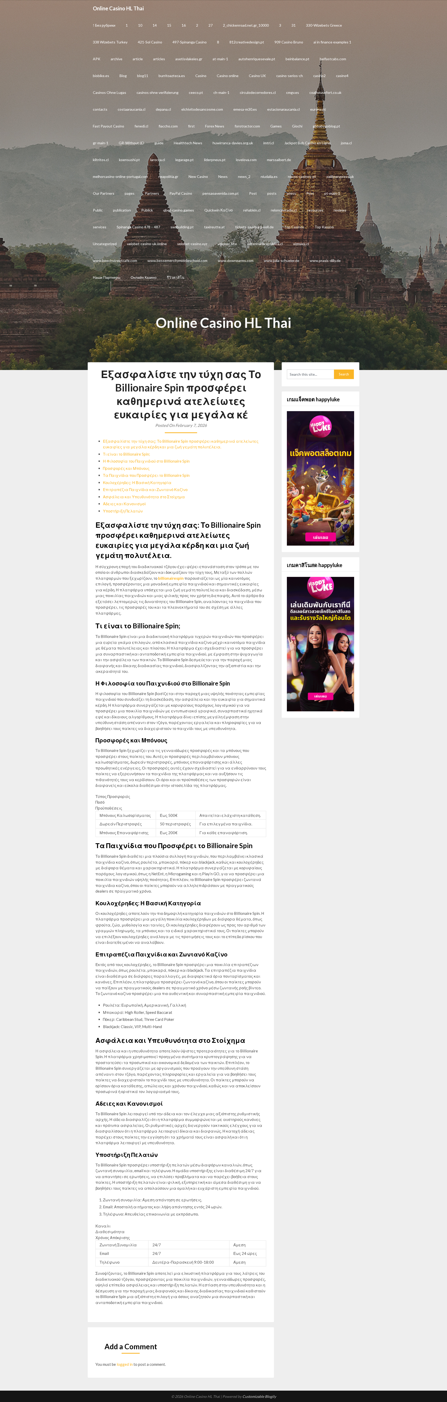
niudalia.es (269, 176)
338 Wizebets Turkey (110, 42)
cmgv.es (292, 92)
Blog (123, 75)
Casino (200, 75)
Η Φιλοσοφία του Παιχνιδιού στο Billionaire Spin (146, 461)
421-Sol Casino (150, 42)
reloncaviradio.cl (284, 210)
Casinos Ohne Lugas (109, 92)
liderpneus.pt (215, 159)
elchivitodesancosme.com (202, 109)
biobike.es (101, 75)
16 (184, 25)
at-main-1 (220, 59)
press (291, 193)
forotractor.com (247, 126)
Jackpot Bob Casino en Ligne (307, 143)
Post (253, 193)
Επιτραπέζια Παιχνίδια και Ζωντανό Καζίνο (145, 489)
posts (272, 193)
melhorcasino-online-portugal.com (120, 176)
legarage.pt (184, 159)
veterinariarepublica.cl (265, 244)
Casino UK (257, 75)
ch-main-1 (221, 92)
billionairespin (171, 578)
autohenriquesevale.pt (257, 59)
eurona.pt (318, 109)
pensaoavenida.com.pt (221, 193)
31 (294, 25)
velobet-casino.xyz (192, 244)
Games (276, 126)
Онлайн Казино (144, 277)
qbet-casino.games (178, 210)
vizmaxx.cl (301, 244)
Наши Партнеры (106, 277)
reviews (340, 210)
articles (159, 59)
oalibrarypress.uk (340, 176)
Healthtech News (188, 143)
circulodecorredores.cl (258, 92)
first (191, 126)
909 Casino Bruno (288, 42)
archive (116, 59)
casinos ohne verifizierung (157, 92)
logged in (125, 1364)
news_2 (244, 176)
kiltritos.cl (101, 159)
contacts (100, 109)
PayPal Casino (180, 193)
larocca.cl (157, 159)
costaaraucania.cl (131, 109)
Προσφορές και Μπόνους (126, 468)
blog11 (142, 75)
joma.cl (346, 143)
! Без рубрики (104, 25)
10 (140, 25)
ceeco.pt (196, 92)
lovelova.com (246, 159)
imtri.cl (268, 143)
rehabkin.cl (251, 210)
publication (122, 210)
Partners (152, 193)
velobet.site (227, 244)
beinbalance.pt (297, 59)
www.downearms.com (236, 260)
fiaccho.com (168, 126)
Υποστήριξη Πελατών (123, 511)
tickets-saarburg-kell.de (254, 227)
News (223, 176)
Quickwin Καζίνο (218, 210)
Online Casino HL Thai (118, 8)
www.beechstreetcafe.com (115, 260)
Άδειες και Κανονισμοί (124, 503)
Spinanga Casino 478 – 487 (138, 227)
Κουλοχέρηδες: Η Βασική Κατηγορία (137, 482)
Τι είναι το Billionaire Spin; (126, 454)
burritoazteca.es (172, 75)
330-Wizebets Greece (324, 25)
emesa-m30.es (245, 109)
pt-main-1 (332, 193)
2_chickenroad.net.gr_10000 (246, 25)
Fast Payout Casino (108, 126)
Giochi (297, 126)
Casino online (228, 75)
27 (210, 25)
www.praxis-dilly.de (325, 260)
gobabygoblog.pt (326, 126)
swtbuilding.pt (182, 227)
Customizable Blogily (259, 1396)
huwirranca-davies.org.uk (233, 143)
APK (96, 59)
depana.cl (163, 109)
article (138, 59)
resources (315, 210)
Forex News (214, 126)
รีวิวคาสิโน (175, 277)
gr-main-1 (100, 143)
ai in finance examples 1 (332, 42)
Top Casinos (294, 227)
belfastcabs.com (333, 59)
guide (158, 143)
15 (169, 25)
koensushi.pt (129, 159)
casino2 (319, 75)
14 (155, 25)
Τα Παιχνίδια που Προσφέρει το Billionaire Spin (146, 475)
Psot (310, 193)
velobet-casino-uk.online (147, 244)
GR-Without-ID (131, 143)
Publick (147, 210)
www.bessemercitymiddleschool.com (177, 260)
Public (98, 210)
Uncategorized (105, 244)
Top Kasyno (324, 227)
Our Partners (103, 193)
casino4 (342, 75)
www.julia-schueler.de (281, 260)
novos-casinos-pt (302, 176)
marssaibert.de (279, 159)
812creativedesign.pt (246, 42)
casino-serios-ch (289, 75)
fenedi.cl (141, 126)
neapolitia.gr (168, 176)
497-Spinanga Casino (190, 42)
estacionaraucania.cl (283, 109)
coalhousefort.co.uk (325, 92)
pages (130, 193)
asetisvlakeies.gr (188, 59)
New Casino (198, 176)
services (99, 227)
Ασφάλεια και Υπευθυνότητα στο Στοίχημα (144, 496)
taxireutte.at (214, 227)
